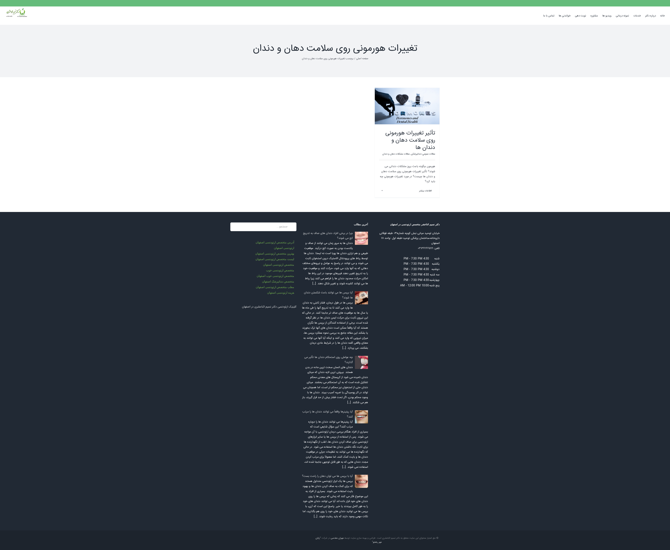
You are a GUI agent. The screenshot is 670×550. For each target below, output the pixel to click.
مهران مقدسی (337, 538)
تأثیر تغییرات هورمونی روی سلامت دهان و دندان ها (410, 140)
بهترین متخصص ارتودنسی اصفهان (274, 253)
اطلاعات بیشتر (426, 191)
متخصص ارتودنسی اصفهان (278, 264)
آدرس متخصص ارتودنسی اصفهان (274, 242)
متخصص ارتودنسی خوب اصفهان (275, 275)
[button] (538, 15)
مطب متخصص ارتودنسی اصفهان (275, 286)
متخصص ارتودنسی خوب (280, 270)
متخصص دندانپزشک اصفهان (278, 281)
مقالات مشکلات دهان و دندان (396, 154)
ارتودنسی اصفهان (284, 247)
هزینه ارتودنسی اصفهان (280, 292)
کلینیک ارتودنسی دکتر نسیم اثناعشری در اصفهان (269, 307)
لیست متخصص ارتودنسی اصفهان (274, 259)
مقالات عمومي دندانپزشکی (423, 154)
